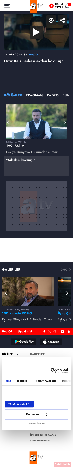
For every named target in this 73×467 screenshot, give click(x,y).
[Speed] (55, 6)
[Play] (36, 233)
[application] (36, 233)
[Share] (66, 6)
